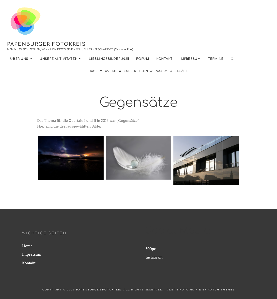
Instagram (154, 257)
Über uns (19, 59)
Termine (216, 59)
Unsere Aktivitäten (59, 59)
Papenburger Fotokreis (46, 44)
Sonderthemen (137, 70)
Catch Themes (221, 289)
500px (151, 249)
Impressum (190, 59)
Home (93, 70)
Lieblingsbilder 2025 (109, 59)
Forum (142, 59)
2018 (159, 70)
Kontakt (164, 59)
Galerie (111, 70)
